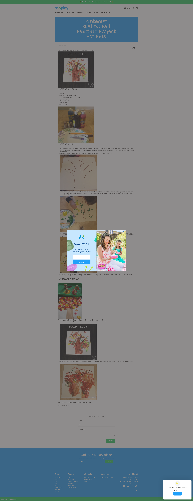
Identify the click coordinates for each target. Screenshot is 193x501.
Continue (82, 262)
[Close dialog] (124, 232)
